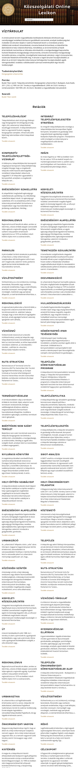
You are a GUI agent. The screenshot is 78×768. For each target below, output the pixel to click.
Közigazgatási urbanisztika (12, 74)
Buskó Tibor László (9, 97)
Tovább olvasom (8, 141)
